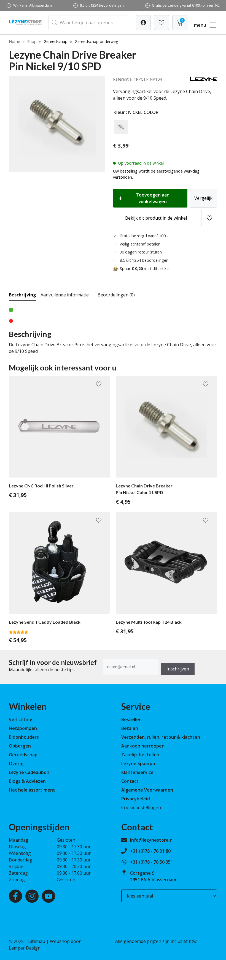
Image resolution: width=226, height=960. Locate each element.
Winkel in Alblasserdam (32, 5)
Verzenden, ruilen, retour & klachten (160, 737)
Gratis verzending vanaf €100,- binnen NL (185, 5)
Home (14, 41)
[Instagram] (32, 896)
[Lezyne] (203, 80)
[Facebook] (15, 896)
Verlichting (20, 719)
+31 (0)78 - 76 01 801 (151, 851)
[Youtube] (48, 896)
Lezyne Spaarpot (139, 763)
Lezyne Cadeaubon (29, 772)
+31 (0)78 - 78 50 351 (151, 862)
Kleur (119, 112)
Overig (16, 763)
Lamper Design (25, 948)
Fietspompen (23, 728)
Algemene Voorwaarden (147, 790)
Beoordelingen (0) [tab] (116, 295)
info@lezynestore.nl (152, 840)
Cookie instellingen (141, 807)
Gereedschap (56, 41)
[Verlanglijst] (143, 22)
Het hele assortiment (32, 790)
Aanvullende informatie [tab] (65, 295)
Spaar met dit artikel (145, 268)
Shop (32, 41)
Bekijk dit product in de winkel (156, 218)
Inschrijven (177, 669)
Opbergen (20, 746)
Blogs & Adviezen (27, 781)
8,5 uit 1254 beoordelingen (102, 5)
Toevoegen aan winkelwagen (153, 198)
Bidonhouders (24, 737)
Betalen (129, 728)
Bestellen (131, 719)
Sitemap (36, 941)
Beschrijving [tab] (22, 295)
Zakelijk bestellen (140, 755)
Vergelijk (203, 198)
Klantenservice (137, 772)
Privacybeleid (135, 799)
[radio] (121, 127)
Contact (130, 781)
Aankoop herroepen (143, 746)
